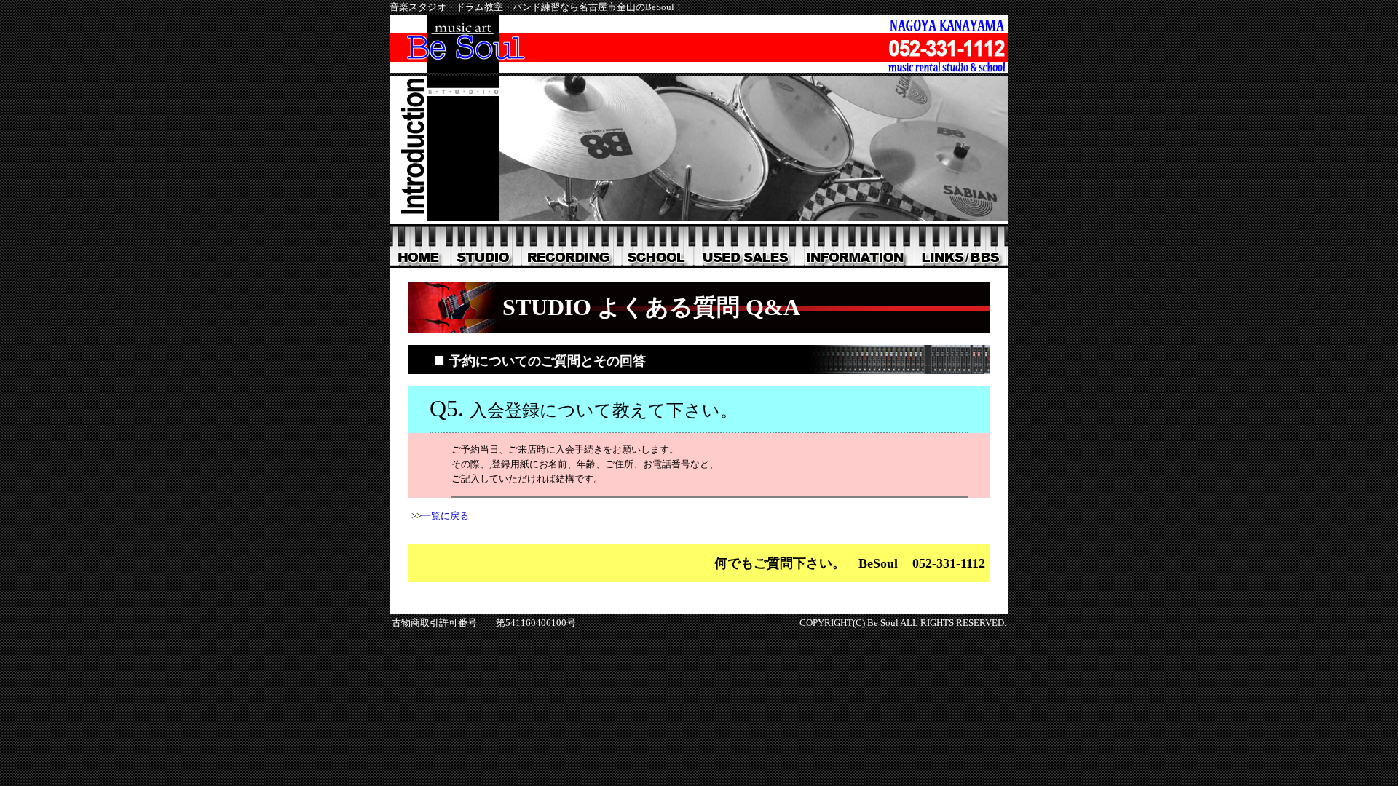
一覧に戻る (445, 515)
